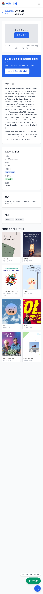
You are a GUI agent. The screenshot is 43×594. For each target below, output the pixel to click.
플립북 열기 (21, 35)
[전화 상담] (37, 588)
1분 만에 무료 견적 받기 (17, 71)
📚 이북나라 (9, 3)
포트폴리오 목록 (9, 12)
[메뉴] (39, 3)
